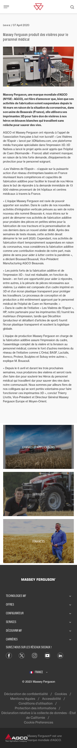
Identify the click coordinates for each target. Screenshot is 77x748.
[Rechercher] (72, 6)
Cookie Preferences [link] (38, 722)
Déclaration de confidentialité (26, 694)
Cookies (61, 694)
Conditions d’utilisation (36, 703)
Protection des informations (35, 708)
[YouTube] (47, 655)
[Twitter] (22, 655)
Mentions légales (22, 699)
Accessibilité (51, 699)
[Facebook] (9, 655)
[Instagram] (35, 655)
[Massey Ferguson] (38, 6)
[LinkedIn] (60, 655)
